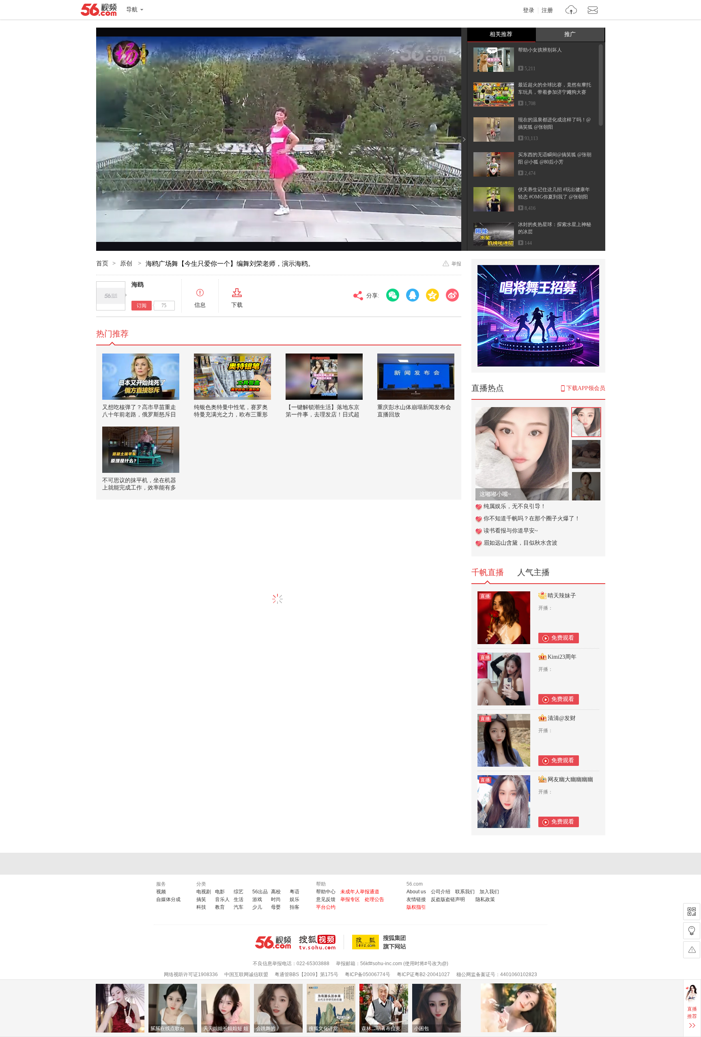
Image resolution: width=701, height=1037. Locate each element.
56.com (98, 11)
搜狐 (380, 942)
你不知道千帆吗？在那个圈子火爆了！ (532, 518)
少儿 (257, 907)
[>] (571, 10)
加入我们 (489, 892)
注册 (547, 10)
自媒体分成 (168, 899)
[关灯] (691, 930)
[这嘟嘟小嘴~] (522, 411)
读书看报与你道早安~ (511, 531)
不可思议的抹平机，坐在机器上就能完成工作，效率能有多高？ (139, 487)
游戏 (257, 899)
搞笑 (201, 899)
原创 (127, 263)
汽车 (238, 907)
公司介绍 (440, 892)
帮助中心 (325, 892)
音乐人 (222, 899)
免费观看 (562, 638)
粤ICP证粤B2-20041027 (423, 974)
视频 (161, 892)
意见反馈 (325, 899)
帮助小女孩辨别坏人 (540, 50)
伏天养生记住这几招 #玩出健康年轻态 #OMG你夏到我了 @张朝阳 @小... (554, 197)
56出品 (260, 892)
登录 (528, 10)
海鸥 (137, 284)
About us (416, 892)
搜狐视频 (321, 942)
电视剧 (203, 892)
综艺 (238, 892)
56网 (273, 942)
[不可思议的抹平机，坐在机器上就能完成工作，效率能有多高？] (140, 450)
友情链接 (416, 899)
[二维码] (691, 911)
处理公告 (374, 899)
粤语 (294, 892)
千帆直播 (487, 572)
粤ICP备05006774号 (367, 974)
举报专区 (350, 899)
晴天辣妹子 (562, 596)
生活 (238, 899)
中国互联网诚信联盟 (246, 974)
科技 (201, 907)
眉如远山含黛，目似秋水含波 (520, 543)
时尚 (276, 899)
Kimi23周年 (562, 657)
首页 (102, 263)
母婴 (276, 907)
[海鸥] (110, 295)
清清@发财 (562, 718)
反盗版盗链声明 (448, 899)
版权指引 (416, 907)
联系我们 (465, 892)
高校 (276, 892)
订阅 (141, 305)
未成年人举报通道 (359, 892)
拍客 (294, 907)
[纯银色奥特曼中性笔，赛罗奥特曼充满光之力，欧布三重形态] (232, 377)
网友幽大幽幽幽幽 (570, 779)
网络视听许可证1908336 (191, 974)
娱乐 (294, 899)
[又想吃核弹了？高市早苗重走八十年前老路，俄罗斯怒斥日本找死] (140, 377)
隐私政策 (485, 899)
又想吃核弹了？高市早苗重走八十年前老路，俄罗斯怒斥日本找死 (139, 414)
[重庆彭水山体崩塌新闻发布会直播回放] (415, 377)
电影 (220, 892)
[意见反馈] (691, 949)
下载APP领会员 (585, 388)
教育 (220, 907)
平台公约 (325, 907)
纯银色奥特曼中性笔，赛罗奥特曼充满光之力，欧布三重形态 (231, 414)
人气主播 (533, 572)
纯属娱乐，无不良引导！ (515, 506)
